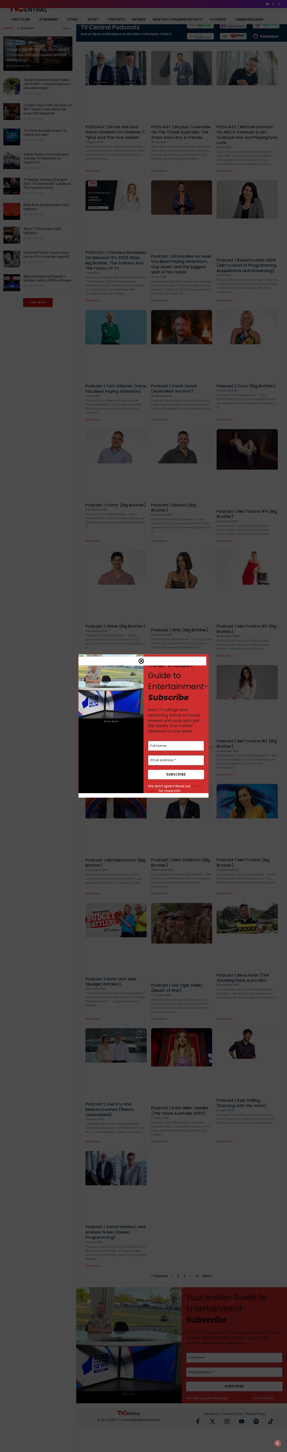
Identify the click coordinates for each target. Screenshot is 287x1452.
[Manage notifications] (277, 1443)
